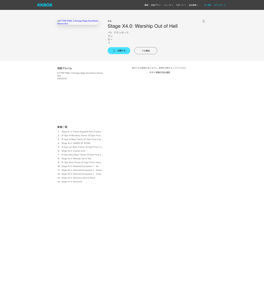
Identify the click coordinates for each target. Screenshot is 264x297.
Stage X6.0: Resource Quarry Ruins (78, 177)
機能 (146, 5)
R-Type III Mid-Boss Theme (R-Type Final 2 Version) (86, 135)
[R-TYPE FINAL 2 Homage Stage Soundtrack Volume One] (77, 22)
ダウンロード (220, 5)
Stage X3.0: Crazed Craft (73, 150)
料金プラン (156, 5)
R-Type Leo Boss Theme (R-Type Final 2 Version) (85, 147)
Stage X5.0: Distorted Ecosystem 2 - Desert (82, 170)
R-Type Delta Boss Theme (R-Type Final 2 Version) (85, 154)
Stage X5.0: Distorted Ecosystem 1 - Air (80, 166)
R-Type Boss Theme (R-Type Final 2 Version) (83, 162)
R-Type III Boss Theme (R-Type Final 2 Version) (84, 139)
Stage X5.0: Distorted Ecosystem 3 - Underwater (84, 173)
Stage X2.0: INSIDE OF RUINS (76, 143)
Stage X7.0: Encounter (72, 181)
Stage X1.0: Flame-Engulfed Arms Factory (81, 131)
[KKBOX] (45, 5)
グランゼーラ (121, 32)
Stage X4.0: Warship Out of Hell (76, 158)
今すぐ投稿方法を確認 (159, 72)
